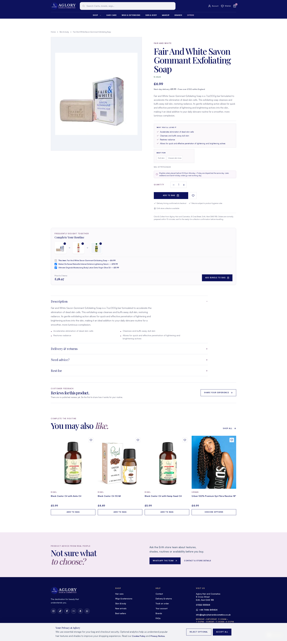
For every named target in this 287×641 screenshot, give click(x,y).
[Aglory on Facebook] (67, 611)
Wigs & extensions (131, 15)
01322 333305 (203, 605)
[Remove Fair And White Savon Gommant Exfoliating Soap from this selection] (61, 248)
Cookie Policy (138, 636)
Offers (190, 15)
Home (53, 32)
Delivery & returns (64, 348)
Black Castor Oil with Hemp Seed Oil (163, 496)
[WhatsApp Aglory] (87, 611)
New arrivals (120, 608)
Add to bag (169, 195)
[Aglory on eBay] (73, 611)
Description (59, 301)
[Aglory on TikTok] (60, 611)
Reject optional (199, 632)
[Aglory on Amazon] (80, 611)
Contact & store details (197, 561)
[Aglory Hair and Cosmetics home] (63, 6)
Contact (159, 594)
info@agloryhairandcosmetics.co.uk (213, 615)
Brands (178, 15)
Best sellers (120, 613)
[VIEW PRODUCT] (73, 462)
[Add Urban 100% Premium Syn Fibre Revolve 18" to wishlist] (231, 440)
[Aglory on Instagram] (53, 611)
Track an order (162, 603)
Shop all (227, 428)
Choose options (214, 512)
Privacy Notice (158, 636)
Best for (56, 370)
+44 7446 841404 (208, 610)
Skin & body (151, 15)
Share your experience (216, 393)
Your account (161, 608)
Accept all (222, 632)
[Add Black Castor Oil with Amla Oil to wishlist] (91, 440)
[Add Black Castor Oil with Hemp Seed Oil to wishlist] (185, 440)
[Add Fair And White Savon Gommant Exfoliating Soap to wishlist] (193, 195)
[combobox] (128, 6)
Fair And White (162, 43)
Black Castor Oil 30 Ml (109, 496)
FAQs (158, 618)
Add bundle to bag (215, 278)
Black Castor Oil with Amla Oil (66, 496)
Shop (95, 15)
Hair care (111, 15)
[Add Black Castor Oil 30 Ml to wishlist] (138, 440)
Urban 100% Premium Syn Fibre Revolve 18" (214, 496)
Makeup (166, 15)
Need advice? (60, 360)
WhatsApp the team (163, 561)
